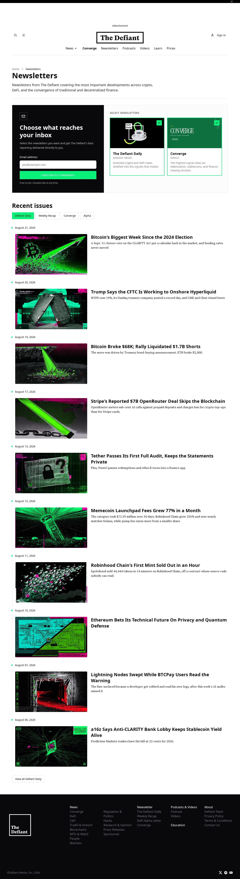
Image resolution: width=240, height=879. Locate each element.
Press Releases (114, 830)
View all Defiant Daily (28, 779)
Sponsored (111, 834)
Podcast (176, 812)
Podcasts (129, 48)
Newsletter (145, 807)
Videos (145, 48)
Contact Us (212, 825)
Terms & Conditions (218, 821)
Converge (89, 48)
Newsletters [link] (33, 69)
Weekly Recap (47, 215)
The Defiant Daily (149, 812)
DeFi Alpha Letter (149, 821)
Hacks (108, 821)
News (70, 48)
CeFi (73, 821)
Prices (171, 48)
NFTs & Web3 (79, 834)
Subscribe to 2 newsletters (58, 175)
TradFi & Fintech (81, 825)
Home (15, 69)
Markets (76, 843)
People (75, 838)
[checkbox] (137, 146)
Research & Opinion (118, 825)
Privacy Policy (214, 816)
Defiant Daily (23, 215)
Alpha (87, 215)
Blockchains (78, 830)
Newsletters (109, 48)
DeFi (73, 816)
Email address (29, 157)
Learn (158, 48)
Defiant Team (213, 812)
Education (178, 825)
